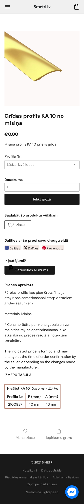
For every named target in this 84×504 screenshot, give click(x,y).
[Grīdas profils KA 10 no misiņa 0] (42, 68)
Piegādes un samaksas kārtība (26, 477)
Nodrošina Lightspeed (42, 492)
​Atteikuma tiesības (66, 477)
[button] (42, 6)
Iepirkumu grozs (59, 437)
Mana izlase (25, 437)
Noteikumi (29, 470)
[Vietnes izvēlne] (7, 6)
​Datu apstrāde (51, 470)
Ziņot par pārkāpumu (42, 484)
